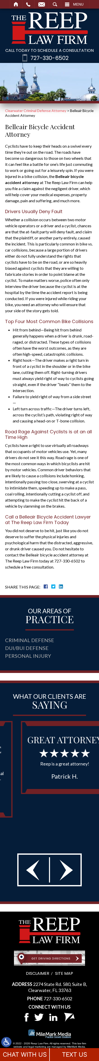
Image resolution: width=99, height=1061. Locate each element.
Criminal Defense (29, 640)
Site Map (64, 973)
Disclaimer (37, 973)
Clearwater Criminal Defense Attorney (35, 110)
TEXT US (74, 1054)
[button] (34, 870)
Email (42, 4)
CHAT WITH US (25, 1054)
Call (28, 4)
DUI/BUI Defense (26, 648)
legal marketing (37, 1046)
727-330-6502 (49, 58)
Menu (78, 4)
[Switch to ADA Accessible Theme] (6, 1042)
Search (55, 4)
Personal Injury (28, 656)
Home (16, 4)
